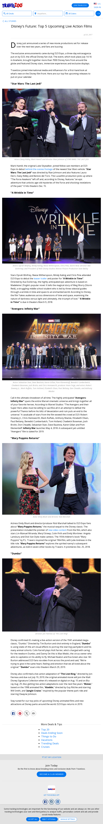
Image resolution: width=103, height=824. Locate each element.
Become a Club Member (51, 774)
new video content (57, 530)
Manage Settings (68, 819)
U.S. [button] (99, 3)
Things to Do (48, 736)
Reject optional (49, 819)
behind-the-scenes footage (39, 169)
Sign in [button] (97, 7)
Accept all (32, 819)
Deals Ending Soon (51, 732)
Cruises (45, 746)
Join (80, 5)
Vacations (46, 740)
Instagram (51, 801)
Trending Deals (50, 743)
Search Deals (98, 13)
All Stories (10, 21)
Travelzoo (12, 5)
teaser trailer (40, 278)
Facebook (45, 801)
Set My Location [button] (52, 757)
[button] (13, 713)
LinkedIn (57, 801)
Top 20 (45, 729)
